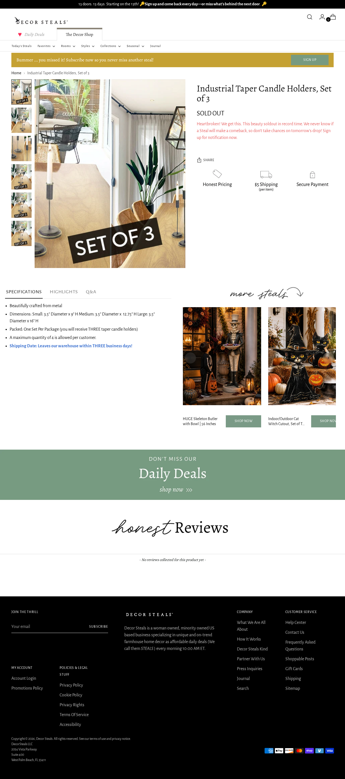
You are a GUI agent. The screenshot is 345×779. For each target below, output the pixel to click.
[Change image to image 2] (21, 120)
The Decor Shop (79, 34)
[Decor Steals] (41, 21)
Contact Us (294, 632)
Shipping (293, 678)
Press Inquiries (249, 669)
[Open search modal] (310, 17)
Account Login (23, 678)
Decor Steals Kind (252, 649)
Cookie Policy (71, 695)
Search (243, 688)
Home (16, 73)
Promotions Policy (27, 688)
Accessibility (70, 724)
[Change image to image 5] (21, 205)
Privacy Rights (72, 705)
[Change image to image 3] (21, 148)
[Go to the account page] (320, 17)
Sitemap (292, 688)
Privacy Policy (71, 685)
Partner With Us (251, 659)
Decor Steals (44, 739)
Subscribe (98, 626)
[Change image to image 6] (21, 233)
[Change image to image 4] (21, 176)
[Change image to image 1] (21, 92)
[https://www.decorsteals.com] (172, 475)
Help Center (295, 622)
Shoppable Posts (299, 659)
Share (208, 160)
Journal (243, 678)
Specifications (24, 291)
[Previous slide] (190, 357)
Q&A (91, 291)
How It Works (249, 639)
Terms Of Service (74, 715)
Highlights (64, 291)
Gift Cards (294, 669)
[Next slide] (328, 357)
